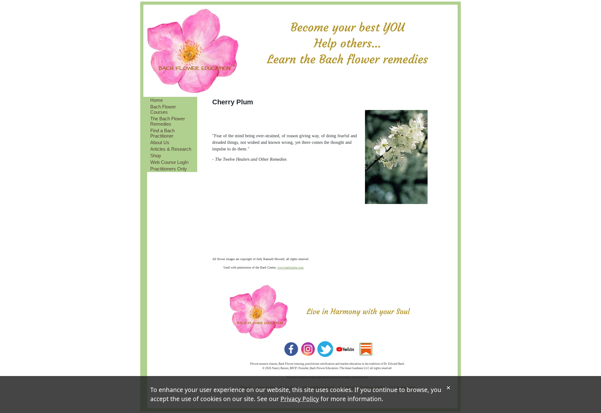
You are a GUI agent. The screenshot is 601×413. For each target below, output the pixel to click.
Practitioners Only (168, 168)
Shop (155, 155)
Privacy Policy (299, 399)
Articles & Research (170, 149)
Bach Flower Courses (163, 109)
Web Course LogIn (169, 162)
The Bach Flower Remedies (167, 121)
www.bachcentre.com (290, 267)
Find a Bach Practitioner (162, 133)
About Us (159, 142)
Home (156, 100)
